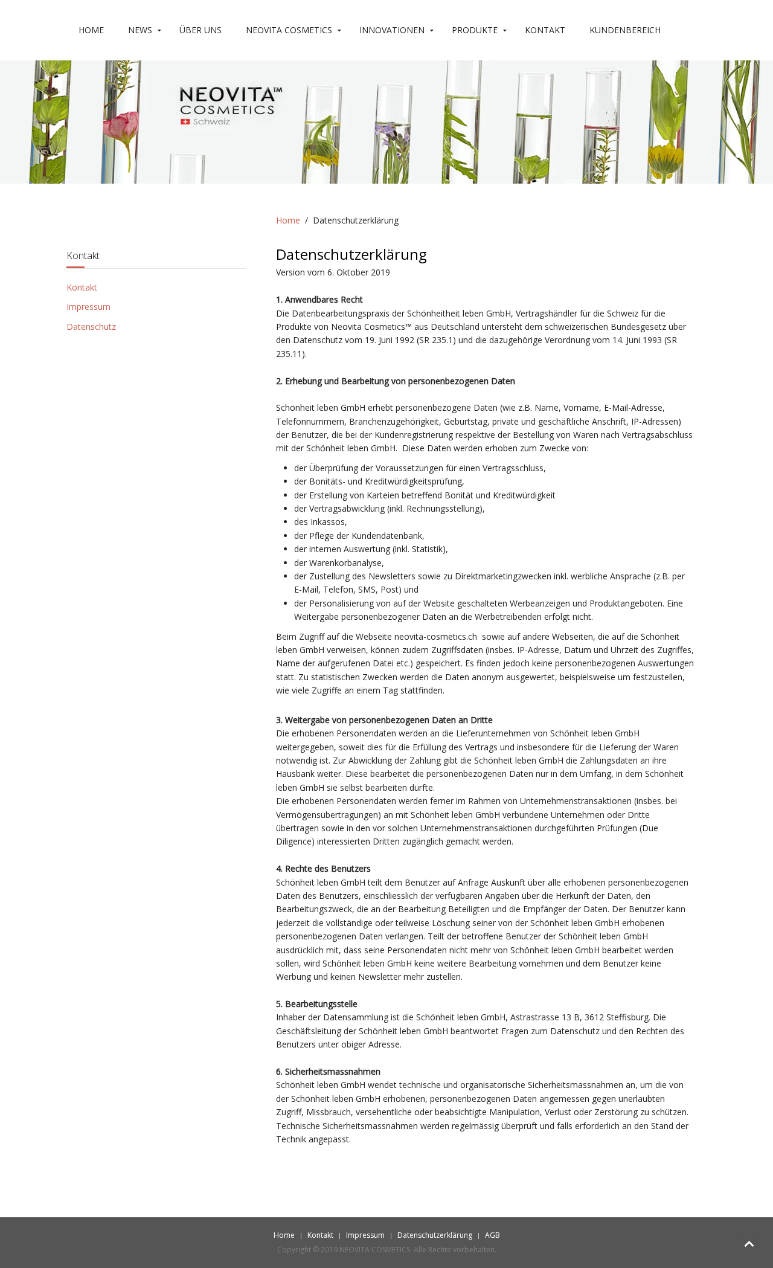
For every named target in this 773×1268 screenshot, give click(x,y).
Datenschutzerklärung (434, 1235)
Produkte (475, 30)
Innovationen (392, 30)
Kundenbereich (625, 30)
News (140, 30)
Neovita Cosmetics (289, 30)
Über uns (200, 30)
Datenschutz (91, 326)
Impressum (88, 306)
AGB (492, 1235)
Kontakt (545, 30)
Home (91, 30)
